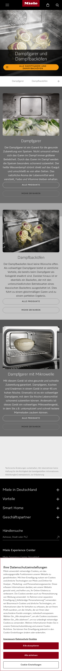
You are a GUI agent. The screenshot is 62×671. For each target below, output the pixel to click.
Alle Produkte (31, 185)
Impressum (9, 639)
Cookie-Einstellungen (31, 665)
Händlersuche (13, 530)
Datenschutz (21, 639)
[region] (31, 614)
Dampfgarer (18, 81)
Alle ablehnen (31, 655)
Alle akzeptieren (31, 646)
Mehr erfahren (31, 194)
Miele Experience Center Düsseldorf (21, 557)
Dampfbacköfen (40, 81)
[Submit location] (58, 537)
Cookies (33, 639)
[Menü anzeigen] (7, 5)
